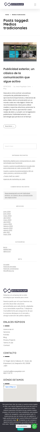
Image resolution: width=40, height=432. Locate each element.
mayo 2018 (7, 234)
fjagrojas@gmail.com (12, 193)
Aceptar (20, 429)
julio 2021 (6, 232)
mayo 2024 (7, 216)
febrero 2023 (8, 226)
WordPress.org (8, 271)
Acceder (6, 265)
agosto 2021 (7, 230)
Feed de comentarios (11, 269)
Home (7, 14)
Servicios (6, 252)
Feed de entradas (9, 267)
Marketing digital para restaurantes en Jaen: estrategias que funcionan (19, 162)
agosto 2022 (8, 228)
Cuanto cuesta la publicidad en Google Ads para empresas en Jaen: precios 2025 (19, 167)
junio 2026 (7, 212)
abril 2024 (7, 218)
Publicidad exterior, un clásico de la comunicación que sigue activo (19, 195)
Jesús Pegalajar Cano (23, 87)
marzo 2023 (7, 224)
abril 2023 (6, 222)
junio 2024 (7, 214)
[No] (38, 417)
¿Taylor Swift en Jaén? (11, 176)
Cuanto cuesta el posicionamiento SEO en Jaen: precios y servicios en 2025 (18, 172)
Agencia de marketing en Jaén (14, 179)
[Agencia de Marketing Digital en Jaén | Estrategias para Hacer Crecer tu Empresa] (15, 4)
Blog (4, 89)
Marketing (7, 249)
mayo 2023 (7, 220)
